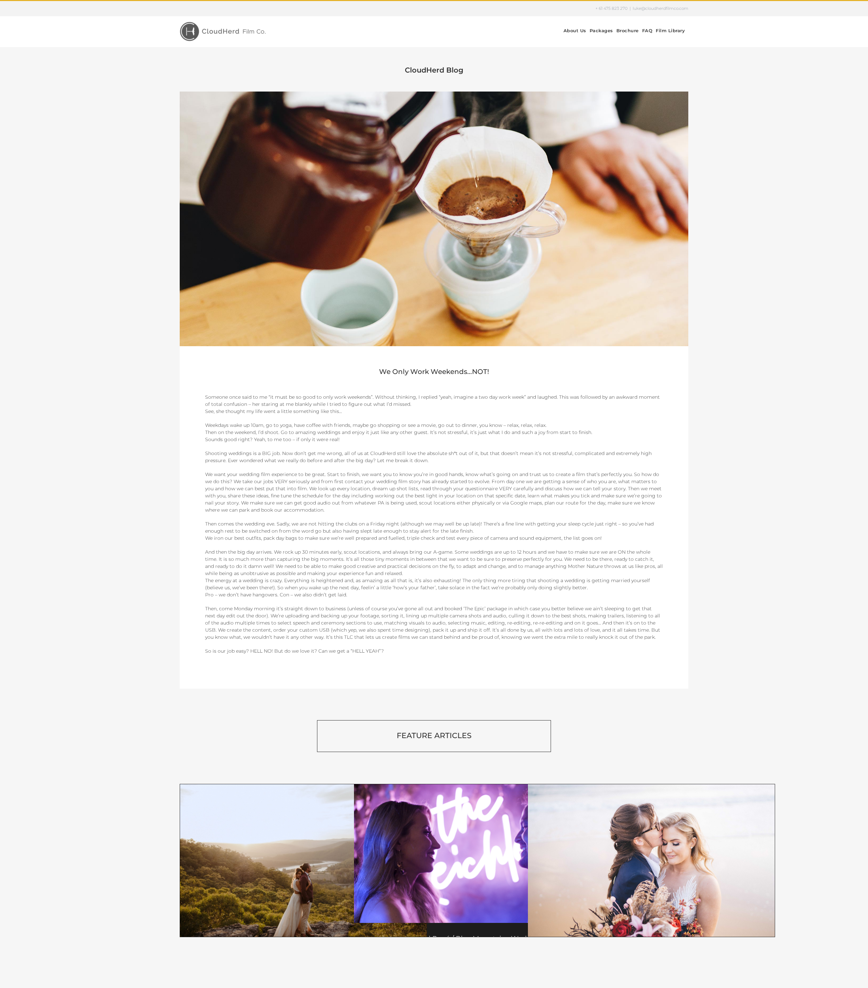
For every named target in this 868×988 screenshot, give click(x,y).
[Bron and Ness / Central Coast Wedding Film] (651, 866)
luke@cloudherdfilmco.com (660, 8)
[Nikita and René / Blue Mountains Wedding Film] (477, 853)
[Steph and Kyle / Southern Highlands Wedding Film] (303, 866)
